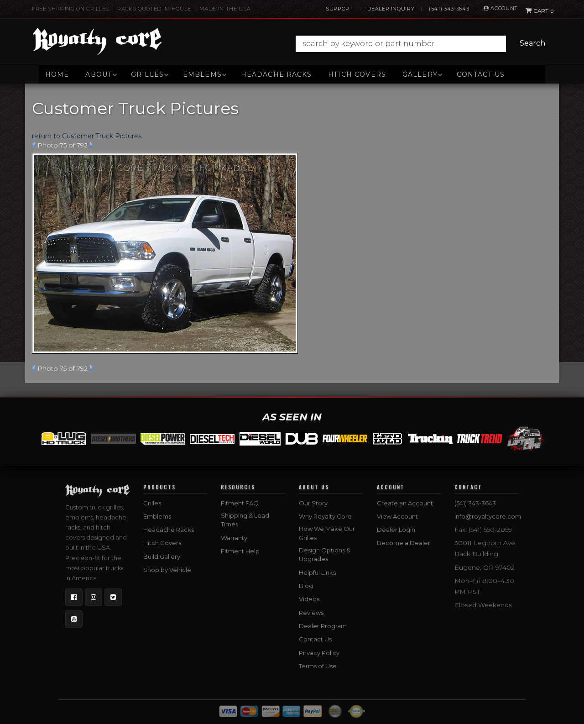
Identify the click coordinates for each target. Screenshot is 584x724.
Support (339, 8)
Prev (33, 144)
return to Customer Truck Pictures (86, 136)
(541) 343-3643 (449, 8)
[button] (423, 44)
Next (91, 144)
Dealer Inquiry (390, 8)
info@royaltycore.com (487, 516)
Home (57, 74)
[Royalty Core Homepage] (97, 41)
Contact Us (481, 74)
